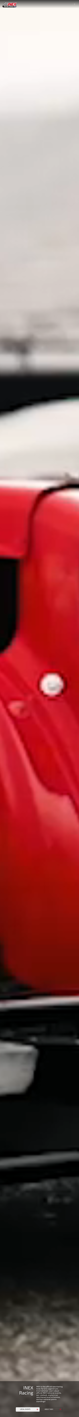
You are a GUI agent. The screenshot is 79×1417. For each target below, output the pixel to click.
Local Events (25, 1409)
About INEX (49, 1409)
